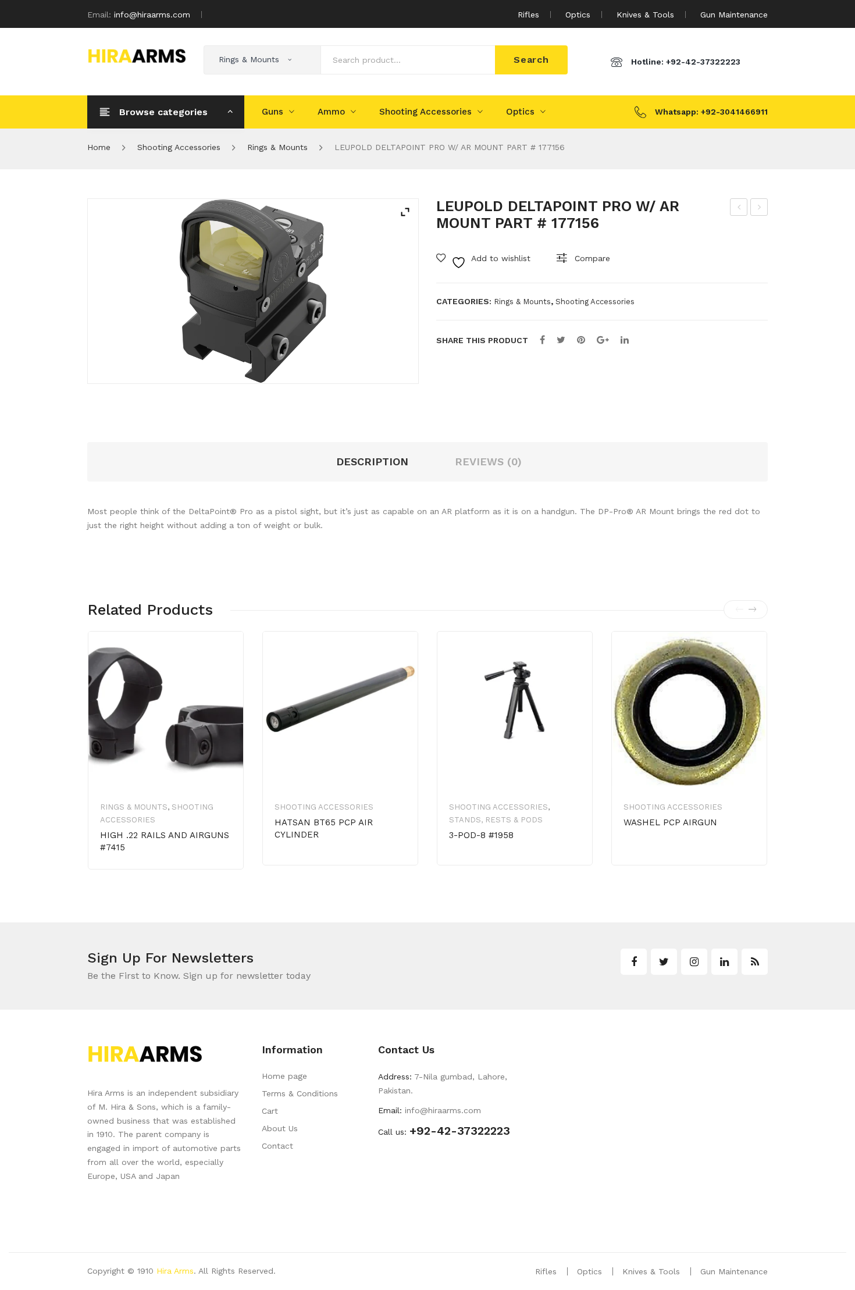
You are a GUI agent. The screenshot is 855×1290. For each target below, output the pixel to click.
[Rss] (755, 962)
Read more (664, 859)
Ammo (331, 111)
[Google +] (603, 340)
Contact (277, 1145)
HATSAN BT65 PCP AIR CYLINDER (324, 828)
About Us (280, 1128)
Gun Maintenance (734, 14)
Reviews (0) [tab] (488, 461)
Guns (272, 111)
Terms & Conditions (300, 1093)
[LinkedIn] (625, 340)
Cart (270, 1111)
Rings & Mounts (277, 147)
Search (531, 59)
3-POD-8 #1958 (481, 835)
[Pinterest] (581, 340)
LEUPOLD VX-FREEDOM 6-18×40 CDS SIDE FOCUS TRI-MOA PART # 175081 (739, 209)
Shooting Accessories (425, 111)
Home (99, 147)
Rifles (528, 14)
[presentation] (739, 609)
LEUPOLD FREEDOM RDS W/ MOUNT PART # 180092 (759, 209)
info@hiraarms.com (152, 14)
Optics (577, 14)
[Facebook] (542, 340)
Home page (284, 1076)
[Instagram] (694, 962)
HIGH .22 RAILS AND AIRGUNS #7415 (164, 841)
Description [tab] (372, 461)
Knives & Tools (645, 14)
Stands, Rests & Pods (496, 819)
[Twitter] (561, 340)
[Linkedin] (724, 962)
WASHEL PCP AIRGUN (670, 822)
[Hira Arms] (136, 54)
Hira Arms (175, 1270)
